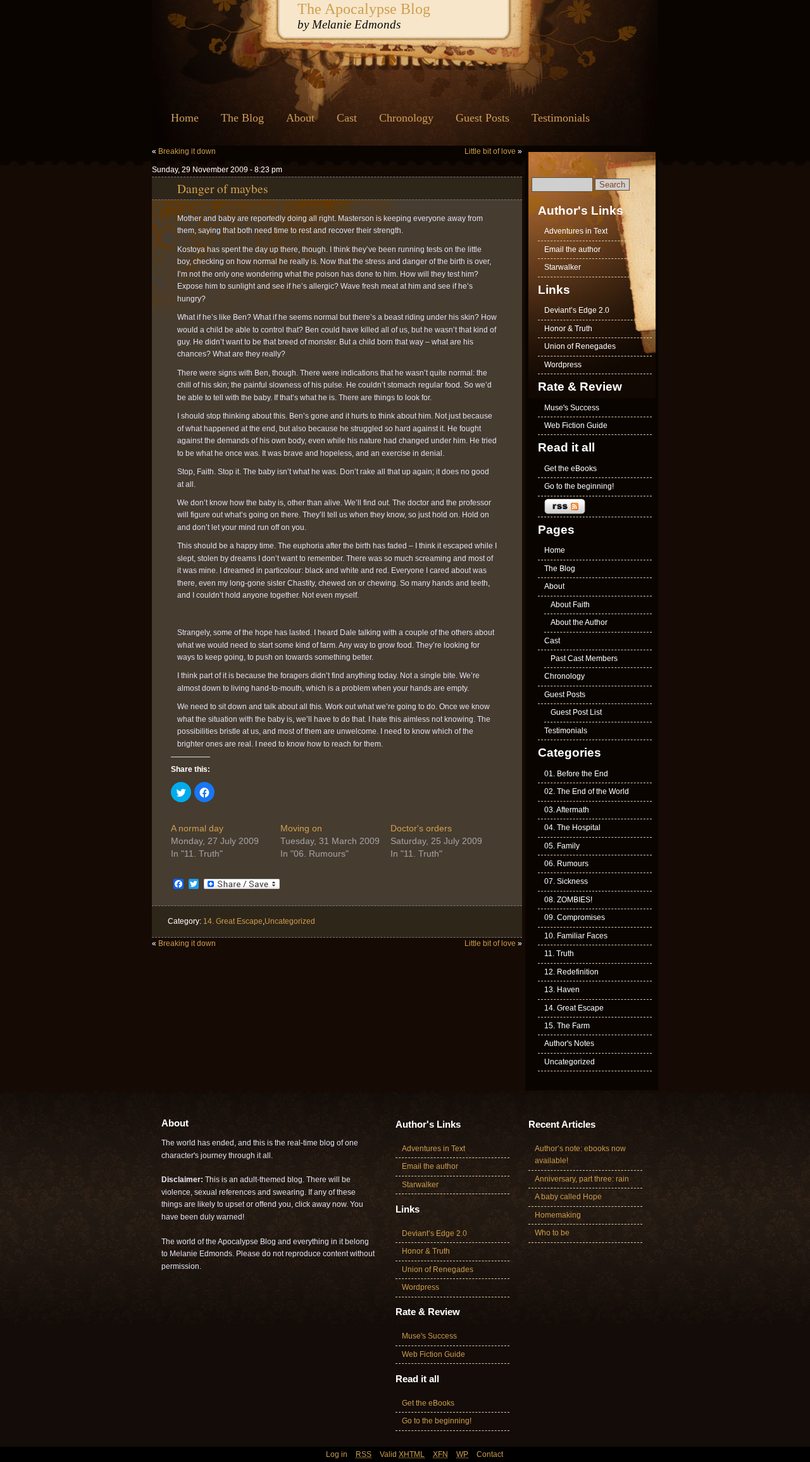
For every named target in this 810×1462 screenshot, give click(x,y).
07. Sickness (566, 881)
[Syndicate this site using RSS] (595, 506)
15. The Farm (567, 1025)
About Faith (570, 604)
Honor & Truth (568, 328)
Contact (490, 1454)
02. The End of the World (586, 791)
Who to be (552, 1232)
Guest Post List (576, 712)
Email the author (572, 249)
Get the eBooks (570, 468)
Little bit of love (490, 151)
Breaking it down (187, 151)
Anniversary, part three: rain (582, 1179)
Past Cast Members (584, 658)
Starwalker (562, 267)
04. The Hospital (572, 827)
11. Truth (559, 953)
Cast (347, 117)
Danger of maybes (222, 188)
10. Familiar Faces (576, 935)
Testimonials (561, 117)
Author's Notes (569, 1043)
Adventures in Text (576, 231)
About (300, 117)
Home (185, 117)
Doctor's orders (421, 828)
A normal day (197, 828)
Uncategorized (290, 921)
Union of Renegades (580, 346)
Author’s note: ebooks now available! (580, 1154)
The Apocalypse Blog (363, 8)
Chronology (406, 117)
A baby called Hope (568, 1196)
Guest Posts (482, 117)
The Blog (242, 117)
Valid (402, 1454)
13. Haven (562, 989)
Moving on (301, 828)
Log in (336, 1454)
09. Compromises (574, 917)
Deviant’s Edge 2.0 (576, 310)
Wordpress (563, 364)
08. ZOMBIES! (568, 899)
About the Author (579, 622)
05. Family (562, 845)
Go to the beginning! (579, 486)
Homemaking (558, 1215)
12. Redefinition (571, 971)
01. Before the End (576, 773)
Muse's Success (571, 407)
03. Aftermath (566, 809)
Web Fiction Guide (576, 425)
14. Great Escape (233, 921)
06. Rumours (566, 863)
